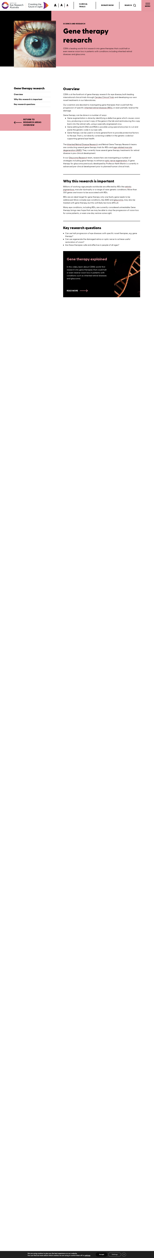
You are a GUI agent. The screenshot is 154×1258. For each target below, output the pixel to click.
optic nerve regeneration (116, 160)
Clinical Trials (83, 5)
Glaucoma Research (78, 157)
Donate (107, 5)
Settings (115, 1254)
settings (87, 1256)
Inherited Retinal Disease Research (82, 144)
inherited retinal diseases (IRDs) (98, 108)
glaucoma (118, 200)
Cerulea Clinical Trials (104, 97)
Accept (101, 1254)
